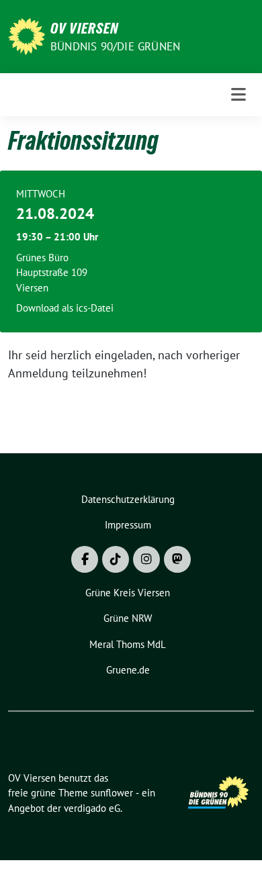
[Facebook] (84, 559)
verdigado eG (92, 808)
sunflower (112, 792)
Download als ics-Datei (65, 308)
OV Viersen (84, 28)
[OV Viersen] (26, 35)
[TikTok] (115, 559)
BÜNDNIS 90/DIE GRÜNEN (115, 46)
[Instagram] (146, 559)
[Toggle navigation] (238, 94)
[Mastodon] (177, 559)
